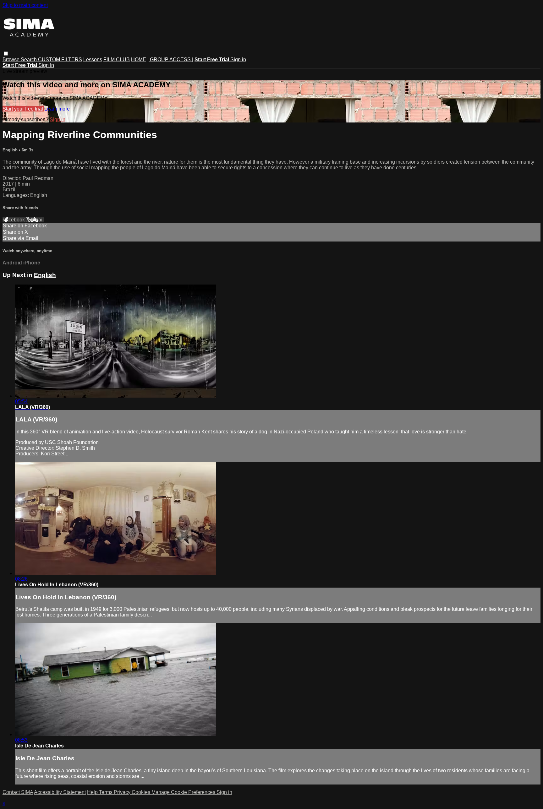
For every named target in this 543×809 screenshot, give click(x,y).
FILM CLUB (116, 59)
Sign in (238, 59)
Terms (106, 792)
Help (93, 792)
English (11, 150)
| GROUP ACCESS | (170, 59)
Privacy (123, 792)
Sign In (46, 65)
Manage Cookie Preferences (184, 792)
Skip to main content (25, 5)
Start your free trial (23, 108)
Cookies (141, 792)
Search (29, 59)
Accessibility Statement (60, 792)
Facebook (14, 219)
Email (37, 219)
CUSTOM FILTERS (60, 59)
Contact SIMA (18, 792)
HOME (138, 59)
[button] (6, 54)
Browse (12, 59)
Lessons (92, 59)
